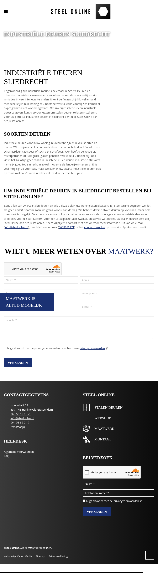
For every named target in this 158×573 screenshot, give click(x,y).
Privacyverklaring (58, 556)
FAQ (6, 456)
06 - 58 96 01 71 (21, 414)
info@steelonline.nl (16, 227)
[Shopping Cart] (146, 11)
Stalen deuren (108, 407)
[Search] (151, 11)
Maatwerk (104, 429)
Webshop (102, 418)
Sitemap (40, 556)
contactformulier (94, 227)
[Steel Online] (79, 11)
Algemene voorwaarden (19, 452)
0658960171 (66, 227)
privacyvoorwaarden (92, 348)
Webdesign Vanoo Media (18, 556)
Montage (103, 439)
